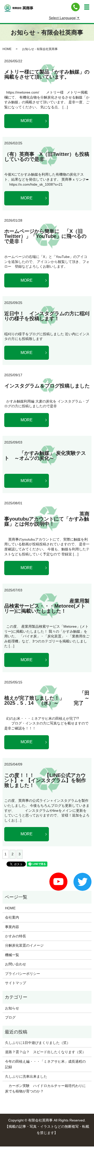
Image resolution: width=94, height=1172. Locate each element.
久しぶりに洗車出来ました (26, 1076)
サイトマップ (15, 983)
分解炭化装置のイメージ (24, 945)
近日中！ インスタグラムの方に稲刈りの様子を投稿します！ (46, 316)
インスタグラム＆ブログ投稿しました (47, 385)
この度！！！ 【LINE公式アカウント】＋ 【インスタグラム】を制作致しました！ (45, 780)
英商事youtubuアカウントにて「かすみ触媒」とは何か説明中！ (46, 519)
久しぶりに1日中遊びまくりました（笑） (37, 1043)
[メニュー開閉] (86, 7)
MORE (27, 121)
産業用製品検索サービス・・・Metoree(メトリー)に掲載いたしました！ (46, 606)
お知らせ (12, 1008)
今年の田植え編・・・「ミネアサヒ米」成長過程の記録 (45, 1064)
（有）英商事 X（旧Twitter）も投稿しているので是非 (46, 156)
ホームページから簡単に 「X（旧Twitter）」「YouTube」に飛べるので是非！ (45, 236)
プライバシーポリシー (22, 974)
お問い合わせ (15, 964)
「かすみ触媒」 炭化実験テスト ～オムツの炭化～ (45, 455)
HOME (7, 49)
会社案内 (12, 917)
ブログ (10, 1017)
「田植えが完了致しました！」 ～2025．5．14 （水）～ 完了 (46, 698)
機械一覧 (12, 955)
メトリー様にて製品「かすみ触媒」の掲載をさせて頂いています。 (46, 74)
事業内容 (12, 927)
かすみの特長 (15, 936)
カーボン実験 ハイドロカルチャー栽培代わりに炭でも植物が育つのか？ (45, 1088)
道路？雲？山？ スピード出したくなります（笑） (45, 1052)
